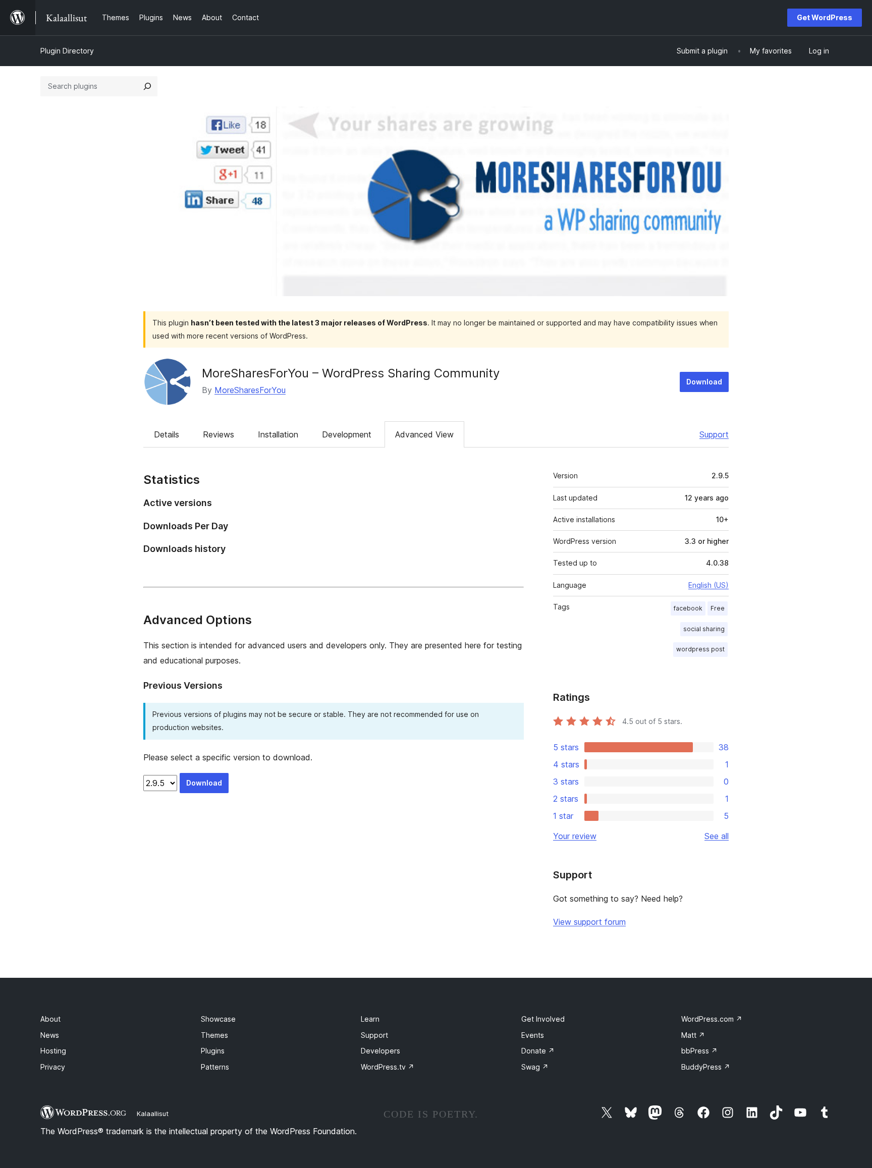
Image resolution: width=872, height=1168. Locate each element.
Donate (538, 1050)
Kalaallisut (153, 1113)
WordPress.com (711, 1019)
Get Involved (543, 1019)
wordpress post (700, 649)
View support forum (589, 922)
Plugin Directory (67, 50)
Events (532, 1035)
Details (166, 434)
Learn (370, 1019)
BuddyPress (705, 1067)
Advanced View (424, 434)
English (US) (708, 585)
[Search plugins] (147, 86)
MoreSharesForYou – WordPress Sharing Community (351, 373)
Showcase (218, 1019)
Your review (574, 836)
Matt (693, 1035)
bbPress (699, 1050)
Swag (535, 1067)
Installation (278, 434)
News (49, 1035)
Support (714, 434)
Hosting (53, 1050)
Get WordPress (824, 17)
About (50, 1019)
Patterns (215, 1067)
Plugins (213, 1050)
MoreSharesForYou (250, 390)
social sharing (704, 629)
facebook (688, 608)
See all (716, 836)
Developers (380, 1050)
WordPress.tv (387, 1067)
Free (718, 608)
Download (704, 381)
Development (346, 434)
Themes (214, 1035)
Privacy (52, 1067)
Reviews (218, 434)
